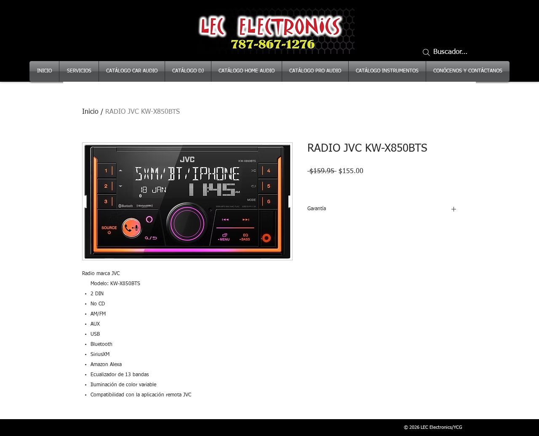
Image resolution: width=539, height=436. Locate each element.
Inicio (90, 112)
